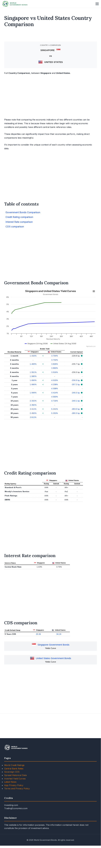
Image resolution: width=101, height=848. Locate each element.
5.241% (54, 409)
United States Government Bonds (53, 658)
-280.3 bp (75, 413)
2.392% (33, 405)
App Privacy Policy (13, 785)
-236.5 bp (75, 380)
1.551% (33, 372)
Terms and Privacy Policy (17, 788)
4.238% (54, 384)
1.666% (33, 384)
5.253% (54, 413)
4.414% (54, 393)
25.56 (38, 634)
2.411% (33, 409)
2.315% (33, 401)
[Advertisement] (50, 35)
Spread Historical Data (15, 775)
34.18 (58, 634)
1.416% (33, 356)
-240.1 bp (75, 401)
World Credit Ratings (14, 765)
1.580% (33, 376)
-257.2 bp (75, 384)
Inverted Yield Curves (15, 778)
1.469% (33, 364)
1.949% (33, 393)
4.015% (54, 380)
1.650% (33, 380)
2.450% (33, 413)
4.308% (54, 388)
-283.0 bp (75, 409)
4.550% (54, 397)
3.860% (54, 368)
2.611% (33, 417)
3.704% (54, 356)
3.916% (54, 372)
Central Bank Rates (13, 768)
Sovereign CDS (11, 772)
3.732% (54, 360)
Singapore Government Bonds (53, 645)
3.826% (54, 364)
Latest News (10, 782)
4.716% (54, 401)
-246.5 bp (75, 393)
